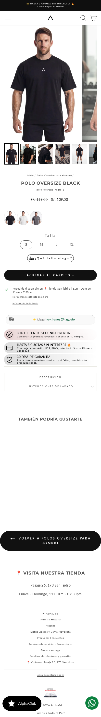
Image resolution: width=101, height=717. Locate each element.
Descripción (50, 377)
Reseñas (50, 625)
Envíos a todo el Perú (51, 713)
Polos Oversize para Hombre (54, 175)
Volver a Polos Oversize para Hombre (54, 541)
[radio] (10, 218)
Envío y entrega (50, 650)
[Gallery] (50, 95)
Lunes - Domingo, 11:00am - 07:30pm (50, 594)
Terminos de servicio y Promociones (50, 643)
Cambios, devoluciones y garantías (50, 655)
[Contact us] (92, 703)
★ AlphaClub (50, 613)
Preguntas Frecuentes (50, 637)
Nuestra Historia (50, 619)
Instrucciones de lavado (50, 386)
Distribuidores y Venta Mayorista (50, 631)
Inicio (30, 175)
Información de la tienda (25, 303)
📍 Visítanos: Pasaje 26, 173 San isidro (50, 662)
